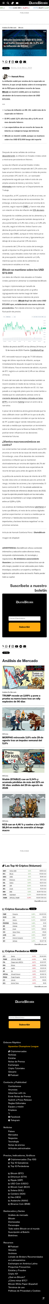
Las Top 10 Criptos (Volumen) (23, 865)
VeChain (15, 941)
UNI (4, 926)
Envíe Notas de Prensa (19, 1096)
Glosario (12, 1071)
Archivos (12, 1253)
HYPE (19, 8)
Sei (12, 971)
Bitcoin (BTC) (17, 1173)
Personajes (13, 1225)
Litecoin (13, 980)
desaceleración (8, 156)
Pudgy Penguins (15, 977)
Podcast (14, 1075)
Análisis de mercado (9, 28)
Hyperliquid (13, 894)
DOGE (41, 8)
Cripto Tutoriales (16, 1068)
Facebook (15, 1116)
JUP (4, 968)
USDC (4, 877)
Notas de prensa (16, 1145)
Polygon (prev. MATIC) (17, 962)
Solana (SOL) (17, 1190)
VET (4, 941)
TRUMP (5, 897)
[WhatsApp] (7, 62)
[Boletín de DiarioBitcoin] (25, 62)
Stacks (13, 956)
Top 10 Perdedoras (19, 1166)
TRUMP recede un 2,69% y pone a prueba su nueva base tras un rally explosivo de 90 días (21, 698)
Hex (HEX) (15, 1197)
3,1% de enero (38, 210)
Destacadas (14, 1221)
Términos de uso (16, 1287)
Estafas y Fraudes (17, 1270)
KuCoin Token (15, 983)
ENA (4, 965)
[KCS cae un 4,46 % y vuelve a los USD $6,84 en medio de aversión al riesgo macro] (23, 806)
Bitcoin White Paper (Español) (23, 1284)
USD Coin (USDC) (19, 1183)
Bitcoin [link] (5, 92)
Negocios (13, 1138)
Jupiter (13, 968)
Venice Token (16, 932)
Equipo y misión (16, 1106)
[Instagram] (13, 62)
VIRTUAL (5, 974)
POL (4, 962)
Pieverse (15, 923)
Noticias (12, 1054)
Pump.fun (15, 914)
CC (4, 920)
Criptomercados (18, 1051)
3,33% (30, 8)
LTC (4, 980)
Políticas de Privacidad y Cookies (24, 1290)
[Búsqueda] (9, 3)
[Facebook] (10, 62)
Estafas (12, 1058)
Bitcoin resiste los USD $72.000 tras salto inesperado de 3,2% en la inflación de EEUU (23, 43)
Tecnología (13, 1141)
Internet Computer (18, 938)
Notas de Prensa (16, 1061)
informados (7, 186)
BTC (4, 874)
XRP (4, 885)
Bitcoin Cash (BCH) (20, 1187)
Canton (15, 920)
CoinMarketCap (37, 350)
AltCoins (5, 734)
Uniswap (15, 926)
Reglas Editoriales (17, 1103)
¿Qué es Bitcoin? (16, 1277)
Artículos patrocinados (19, 1148)
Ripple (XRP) (16, 1180)
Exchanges (13, 1065)
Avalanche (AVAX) (19, 1200)
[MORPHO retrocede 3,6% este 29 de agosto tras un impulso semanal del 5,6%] (23, 719)
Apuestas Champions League (23, 1046)
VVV (4, 932)
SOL (4, 883)
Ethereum (12, 880)
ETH (4, 880)
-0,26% (8, 8)
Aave (14, 935)
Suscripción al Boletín (19, 1232)
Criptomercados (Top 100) (23, 1159)
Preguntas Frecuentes (19, 1267)
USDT (4, 871)
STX (4, 956)
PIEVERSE (6, 923)
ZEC (4, 889)
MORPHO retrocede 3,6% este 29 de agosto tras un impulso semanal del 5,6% (22, 740)
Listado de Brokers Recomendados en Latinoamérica (25, 1258)
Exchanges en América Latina (22, 1263)
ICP (4, 938)
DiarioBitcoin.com (41, 901)
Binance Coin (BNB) (20, 1204)
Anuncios (12, 1089)
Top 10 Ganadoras (19, 1162)
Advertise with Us (17, 1093)
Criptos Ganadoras (17, 909)
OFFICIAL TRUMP (14, 897)
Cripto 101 (13, 1273)
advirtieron (39, 507)
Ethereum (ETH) (18, 1176)
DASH (4, 917)
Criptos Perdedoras (17, 951)
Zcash (11, 889)
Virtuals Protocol (15, 974)
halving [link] (21, 402)
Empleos (12, 1110)
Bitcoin (20, 28)
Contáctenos (14, 1086)
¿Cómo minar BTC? (17, 1280)
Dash (14, 917)
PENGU (5, 977)
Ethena (13, 965)
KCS (4, 983)
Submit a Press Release (20, 1099)
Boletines (13, 1235)
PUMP (4, 914)
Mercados (13, 1134)
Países (11, 1131)
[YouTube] (17, 62)
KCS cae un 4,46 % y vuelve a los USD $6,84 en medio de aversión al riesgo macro (23, 827)
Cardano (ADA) (17, 1193)
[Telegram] (21, 62)
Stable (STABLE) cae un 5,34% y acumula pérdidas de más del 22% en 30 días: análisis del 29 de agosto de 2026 (23, 783)
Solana (11, 883)
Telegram (15, 1120)
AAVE (4, 935)
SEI (4, 971)
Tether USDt (13, 871)
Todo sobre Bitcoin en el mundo (24, 1228)
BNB (4, 891)
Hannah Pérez (18, 76)
